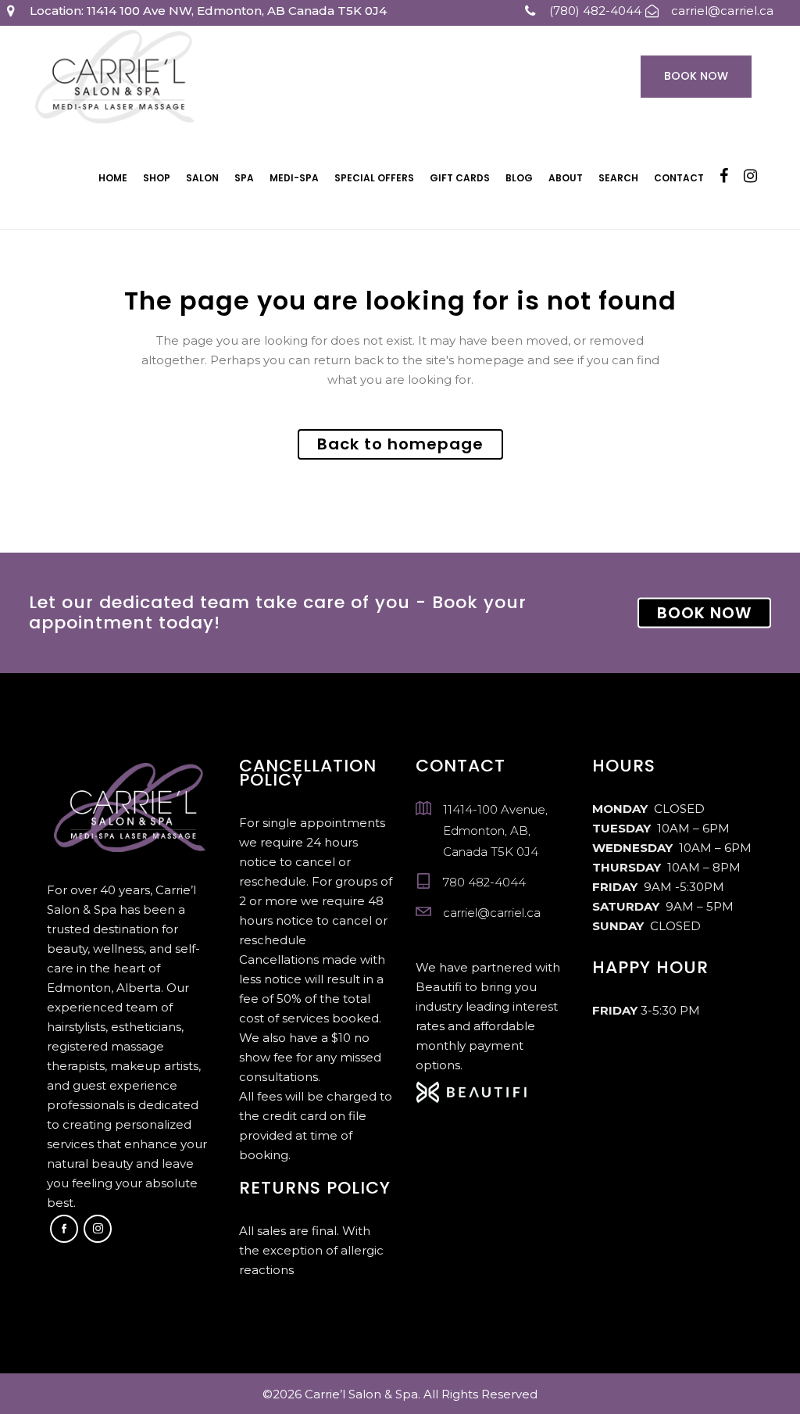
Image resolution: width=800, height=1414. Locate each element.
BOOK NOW (704, 613)
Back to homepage (400, 444)
